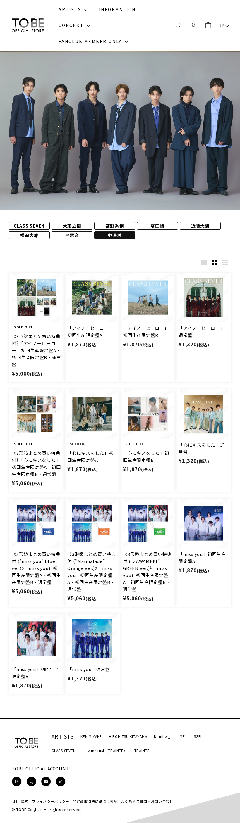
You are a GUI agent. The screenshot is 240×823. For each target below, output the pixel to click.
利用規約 (20, 801)
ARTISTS (71, 9)
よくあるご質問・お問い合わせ (147, 801)
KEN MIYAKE (91, 736)
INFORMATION (117, 9)
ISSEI (197, 736)
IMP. (182, 736)
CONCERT (72, 25)
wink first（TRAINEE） (107, 750)
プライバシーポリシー (50, 801)
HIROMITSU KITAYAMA (128, 736)
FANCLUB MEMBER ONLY (91, 41)
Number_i (163, 736)
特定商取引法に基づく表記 (95, 801)
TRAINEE (142, 750)
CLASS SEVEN (64, 750)
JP (222, 25)
